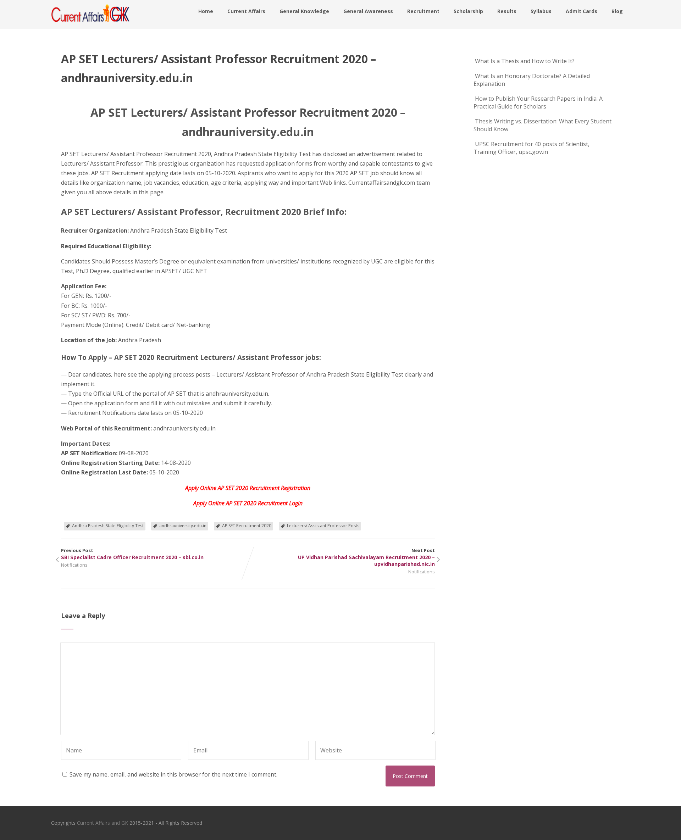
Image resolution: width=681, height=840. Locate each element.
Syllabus (541, 11)
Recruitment (423, 11)
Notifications (74, 565)
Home (205, 11)
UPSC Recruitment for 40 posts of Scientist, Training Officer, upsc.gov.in (531, 148)
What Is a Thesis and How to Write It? (525, 61)
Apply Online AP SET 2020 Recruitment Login (248, 503)
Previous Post (132, 554)
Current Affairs (246, 11)
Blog (617, 11)
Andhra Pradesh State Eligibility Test (108, 526)
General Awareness (368, 11)
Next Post (366, 557)
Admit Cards (581, 11)
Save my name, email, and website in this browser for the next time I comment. (173, 774)
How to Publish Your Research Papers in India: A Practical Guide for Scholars (538, 102)
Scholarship (468, 11)
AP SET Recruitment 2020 (246, 526)
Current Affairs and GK (102, 822)
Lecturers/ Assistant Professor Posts (323, 526)
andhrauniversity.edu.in (182, 526)
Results (506, 11)
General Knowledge (304, 11)
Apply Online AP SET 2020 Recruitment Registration (247, 488)
